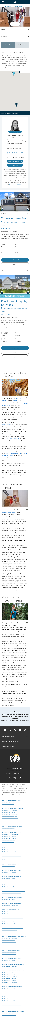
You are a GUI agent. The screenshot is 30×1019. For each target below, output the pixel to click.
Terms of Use (7, 773)
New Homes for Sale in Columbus (9, 954)
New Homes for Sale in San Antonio (9, 1000)
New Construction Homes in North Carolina (14, 936)
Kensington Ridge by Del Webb (14, 303)
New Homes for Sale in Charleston (9, 972)
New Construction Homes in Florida (11, 832)
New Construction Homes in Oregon (11, 958)
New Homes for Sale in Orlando (8, 844)
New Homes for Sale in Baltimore (9, 884)
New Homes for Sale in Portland (8, 960)
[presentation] (1, 16)
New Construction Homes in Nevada (11, 909)
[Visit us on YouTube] (20, 730)
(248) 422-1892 (5, 228)
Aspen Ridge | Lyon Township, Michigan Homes (15, 721)
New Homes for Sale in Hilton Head (9, 980)
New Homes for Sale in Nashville (8, 988)
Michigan (9, 6)
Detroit (15, 6)
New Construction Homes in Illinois (11, 864)
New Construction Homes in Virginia (11, 1005)
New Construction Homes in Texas (11, 993)
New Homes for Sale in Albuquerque (9, 930)
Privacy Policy (17, 773)
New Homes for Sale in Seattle (8, 1013)
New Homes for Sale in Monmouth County (10, 919)
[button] (16, 104)
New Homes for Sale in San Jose (8, 821)
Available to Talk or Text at (15, 148)
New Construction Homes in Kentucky (12, 876)
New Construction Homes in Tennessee (12, 986)
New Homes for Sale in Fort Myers (9, 836)
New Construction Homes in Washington (13, 1011)
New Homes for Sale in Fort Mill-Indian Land (11, 976)
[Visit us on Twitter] (9, 730)
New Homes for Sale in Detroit (8, 899)
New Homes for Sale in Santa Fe (8, 931)
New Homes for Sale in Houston (8, 998)
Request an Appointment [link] (15, 161)
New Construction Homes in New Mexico (12, 928)
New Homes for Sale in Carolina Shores (10, 938)
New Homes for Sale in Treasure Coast (10, 851)
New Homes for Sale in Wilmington (9, 945)
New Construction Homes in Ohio (11, 950)
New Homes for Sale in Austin (8, 994)
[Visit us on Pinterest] (15, 730)
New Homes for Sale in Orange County (10, 814)
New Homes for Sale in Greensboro (9, 942)
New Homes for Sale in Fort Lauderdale (10, 834)
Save (15, 268)
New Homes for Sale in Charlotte (8, 940)
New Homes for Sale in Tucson (8, 804)
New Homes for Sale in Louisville (8, 878)
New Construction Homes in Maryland (12, 882)
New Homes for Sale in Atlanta (8, 857)
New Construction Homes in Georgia (11, 856)
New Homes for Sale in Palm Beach (9, 845)
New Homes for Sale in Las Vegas (9, 911)
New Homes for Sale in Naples (8, 842)
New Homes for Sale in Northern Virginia (10, 1006)
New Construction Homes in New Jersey (12, 918)
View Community (15, 259)
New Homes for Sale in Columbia (9, 974)
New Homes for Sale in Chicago (8, 866)
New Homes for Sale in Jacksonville (9, 838)
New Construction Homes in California (12, 808)
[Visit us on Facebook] (5, 730)
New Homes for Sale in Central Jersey (9, 923)
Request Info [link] (15, 165)
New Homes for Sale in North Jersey (9, 921)
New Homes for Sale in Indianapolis (9, 872)
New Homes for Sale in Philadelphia (9, 966)
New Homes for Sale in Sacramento (9, 820)
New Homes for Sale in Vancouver (9, 1015)
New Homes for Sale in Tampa (8, 849)
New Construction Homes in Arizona (12, 800)
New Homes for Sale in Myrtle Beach (9, 982)
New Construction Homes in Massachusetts (13, 891)
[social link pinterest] (28, 213)
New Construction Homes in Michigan (12, 897)
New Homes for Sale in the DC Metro (9, 886)
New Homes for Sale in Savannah (8, 859)
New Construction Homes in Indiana (11, 870)
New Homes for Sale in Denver (8, 828)
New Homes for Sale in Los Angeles (9, 812)
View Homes (15, 24)
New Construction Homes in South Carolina (14, 970)
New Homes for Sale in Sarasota (8, 847)
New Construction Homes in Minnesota (12, 903)
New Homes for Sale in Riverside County (10, 818)
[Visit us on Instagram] (25, 730)
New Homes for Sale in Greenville (9, 978)
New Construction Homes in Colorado (12, 826)
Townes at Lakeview (13, 218)
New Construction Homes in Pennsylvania (13, 964)
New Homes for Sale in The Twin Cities (10, 905)
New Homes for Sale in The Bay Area (9, 810)
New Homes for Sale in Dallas (8, 996)
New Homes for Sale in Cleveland (9, 952)
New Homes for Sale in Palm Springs (9, 816)
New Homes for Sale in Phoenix (8, 802)
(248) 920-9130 (5, 314)
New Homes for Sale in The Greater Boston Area (11, 893)
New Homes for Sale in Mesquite (8, 913)
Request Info (15, 264)
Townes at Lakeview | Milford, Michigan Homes (15, 714)
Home (3, 6)
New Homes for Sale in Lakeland (8, 840)
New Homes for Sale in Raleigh (8, 944)
